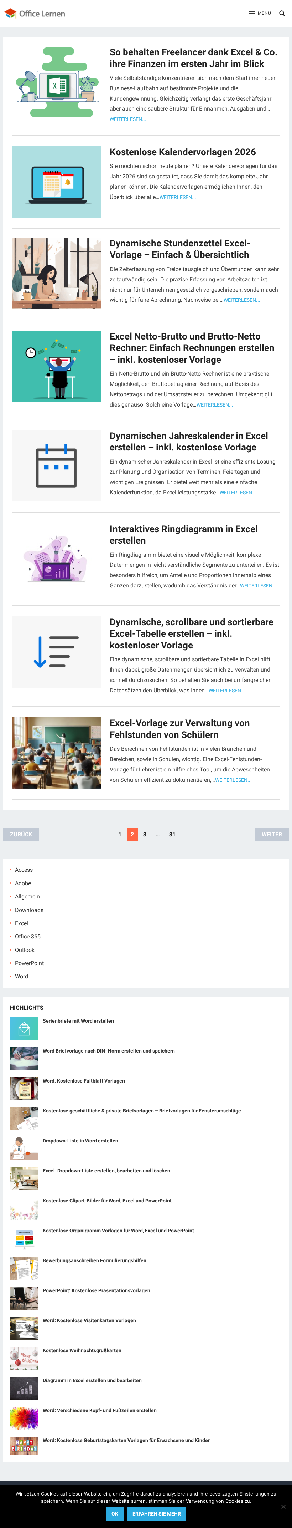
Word (21, 976)
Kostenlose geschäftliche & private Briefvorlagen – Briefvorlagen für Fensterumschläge (142, 1111)
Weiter (272, 834)
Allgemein (27, 896)
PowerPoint (29, 963)
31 (172, 834)
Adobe (23, 883)
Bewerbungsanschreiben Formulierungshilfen (94, 1260)
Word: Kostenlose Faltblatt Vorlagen (84, 1081)
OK (114, 1514)
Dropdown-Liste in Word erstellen (80, 1141)
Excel (21, 923)
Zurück (21, 834)
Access (24, 869)
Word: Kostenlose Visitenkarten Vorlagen (89, 1320)
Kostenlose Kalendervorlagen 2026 (183, 152)
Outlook (25, 950)
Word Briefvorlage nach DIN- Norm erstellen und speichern (109, 1051)
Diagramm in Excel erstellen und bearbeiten (92, 1380)
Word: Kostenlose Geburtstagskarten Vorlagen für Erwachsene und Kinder (126, 1440)
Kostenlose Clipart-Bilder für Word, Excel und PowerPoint (107, 1200)
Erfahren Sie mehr (156, 1514)
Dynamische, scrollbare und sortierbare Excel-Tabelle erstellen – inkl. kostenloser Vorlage (191, 634)
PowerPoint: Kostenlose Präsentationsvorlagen (96, 1290)
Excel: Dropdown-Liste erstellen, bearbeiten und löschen (106, 1170)
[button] (260, 13)
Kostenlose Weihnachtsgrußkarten (82, 1350)
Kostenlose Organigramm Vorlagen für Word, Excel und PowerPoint (118, 1230)
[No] (283, 1506)
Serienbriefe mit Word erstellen (78, 1021)
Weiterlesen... (128, 119)
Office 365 (28, 936)
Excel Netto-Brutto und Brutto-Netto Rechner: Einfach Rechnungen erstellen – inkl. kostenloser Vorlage (192, 348)
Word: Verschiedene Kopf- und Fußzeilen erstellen (100, 1410)
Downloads (29, 910)
